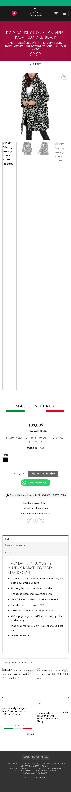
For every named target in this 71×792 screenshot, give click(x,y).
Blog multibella (24, 770)
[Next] (63, 106)
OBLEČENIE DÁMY (28, 42)
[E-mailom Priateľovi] (41, 520)
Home (9, 42)
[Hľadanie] (14, 13)
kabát (38, 513)
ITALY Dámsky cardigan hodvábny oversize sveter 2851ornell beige (16, 711)
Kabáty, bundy (52, 42)
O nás (16, 764)
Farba (5, 455)
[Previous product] (38, 54)
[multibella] (35, 13)
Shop (8, 764)
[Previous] (8, 106)
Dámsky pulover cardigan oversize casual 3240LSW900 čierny (47, 717)
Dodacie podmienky (54, 764)
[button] (4, 13)
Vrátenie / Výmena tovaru (35, 766)
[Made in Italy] (35, 409)
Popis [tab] (8, 539)
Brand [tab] (9, 552)
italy (31, 513)
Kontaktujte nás (31, 764)
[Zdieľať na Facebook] (35, 520)
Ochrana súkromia (45, 770)
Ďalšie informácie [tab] (15, 545)
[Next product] (32, 54)
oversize (46, 513)
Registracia (54, 768)
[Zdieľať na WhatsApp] (29, 520)
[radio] (5, 460)
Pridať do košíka (43, 473)
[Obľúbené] (56, 13)
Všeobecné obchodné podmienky (28, 768)
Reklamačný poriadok (35, 773)
